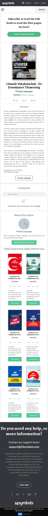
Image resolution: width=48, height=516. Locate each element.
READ (24, 61)
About (28, 3)
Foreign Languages (24, 178)
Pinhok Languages (24, 91)
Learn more (27, 514)
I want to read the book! (24, 34)
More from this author (24, 242)
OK (20, 514)
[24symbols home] (8, 3)
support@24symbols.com (24, 446)
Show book (15, 303)
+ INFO (36, 3)
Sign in (42, 10)
